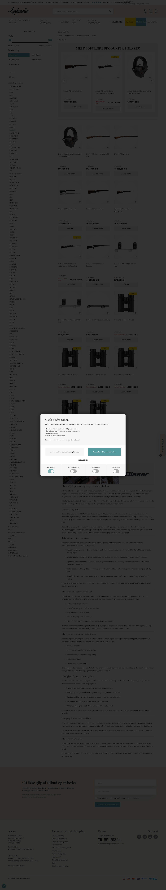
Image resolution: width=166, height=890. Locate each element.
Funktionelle (95, 467)
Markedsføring (73, 467)
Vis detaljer (83, 460)
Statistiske (116, 467)
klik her (77, 440)
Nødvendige (51, 467)
